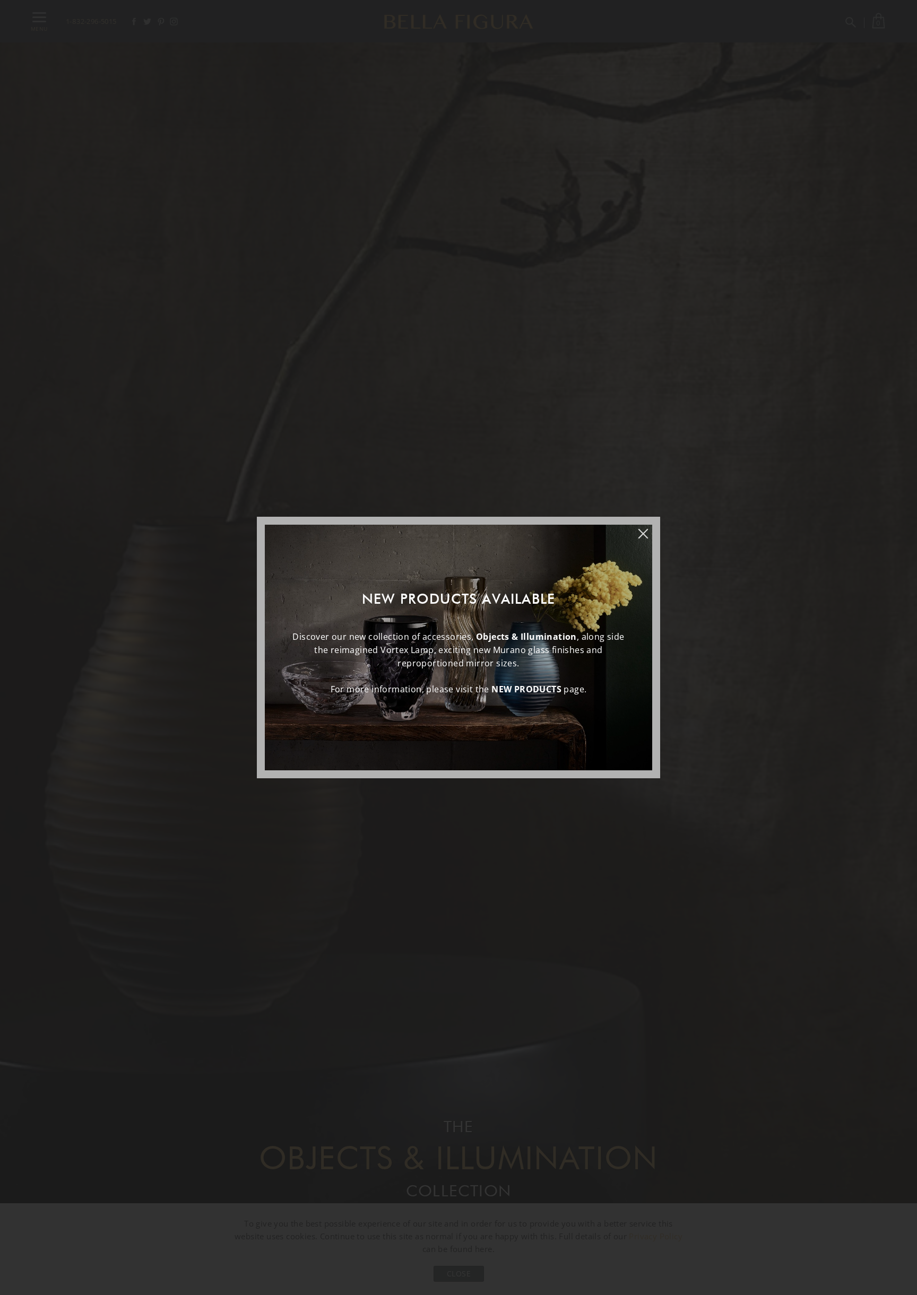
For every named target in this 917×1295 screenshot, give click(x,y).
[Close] (648, 528)
